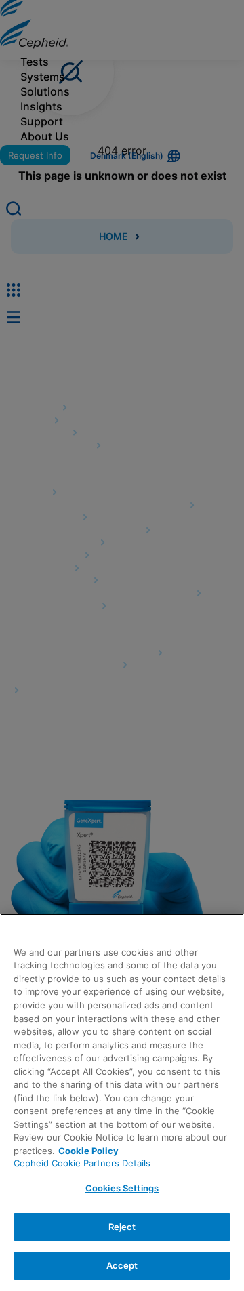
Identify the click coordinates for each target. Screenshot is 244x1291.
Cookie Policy (88, 1150)
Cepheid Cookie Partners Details (82, 1162)
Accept (122, 1265)
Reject (122, 1226)
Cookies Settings (122, 1188)
